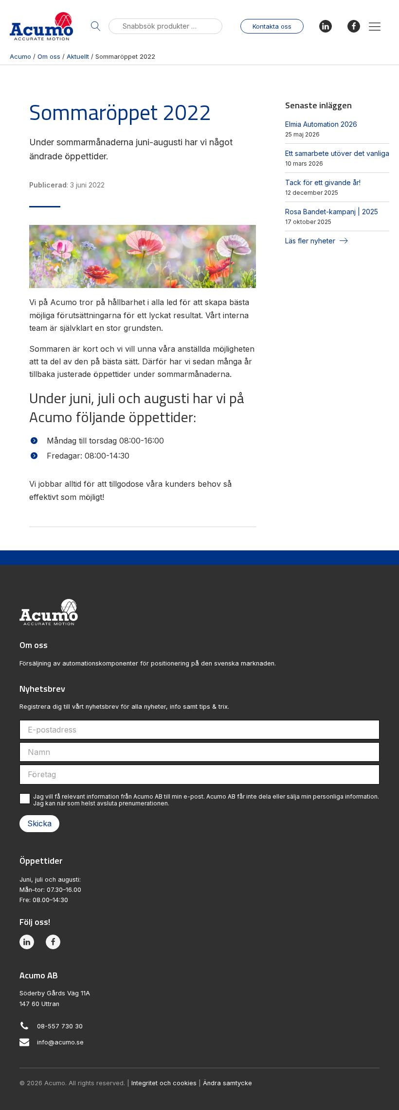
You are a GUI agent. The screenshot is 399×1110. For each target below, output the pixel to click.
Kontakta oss (272, 26)
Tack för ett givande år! (323, 182)
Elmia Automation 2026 (321, 124)
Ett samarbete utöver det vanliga (337, 153)
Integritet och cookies (164, 1083)
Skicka (39, 823)
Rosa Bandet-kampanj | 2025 (331, 211)
